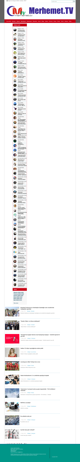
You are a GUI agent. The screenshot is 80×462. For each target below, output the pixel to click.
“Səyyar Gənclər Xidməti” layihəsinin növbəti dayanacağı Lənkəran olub (22, 174)
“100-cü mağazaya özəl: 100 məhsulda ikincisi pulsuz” (22, 148)
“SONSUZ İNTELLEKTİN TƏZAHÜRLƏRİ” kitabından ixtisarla (22, 72)
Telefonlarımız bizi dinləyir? (22, 109)
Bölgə (43, 21)
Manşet (28, 311)
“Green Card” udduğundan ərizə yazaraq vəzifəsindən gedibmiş (22, 82)
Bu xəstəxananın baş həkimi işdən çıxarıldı (22, 213)
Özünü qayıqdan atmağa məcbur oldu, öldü (21, 276)
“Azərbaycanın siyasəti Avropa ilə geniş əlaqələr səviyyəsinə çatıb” (22, 171)
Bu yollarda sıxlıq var (25, 416)
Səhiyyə (66, 21)
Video (70, 21)
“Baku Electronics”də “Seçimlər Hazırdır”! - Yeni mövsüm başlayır (22, 253)
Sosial (39, 21)
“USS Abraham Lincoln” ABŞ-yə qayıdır (21, 105)
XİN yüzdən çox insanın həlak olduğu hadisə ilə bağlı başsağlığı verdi (21, 160)
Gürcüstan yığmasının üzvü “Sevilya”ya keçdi (21, 40)
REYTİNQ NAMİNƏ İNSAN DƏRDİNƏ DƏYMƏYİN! (22, 120)
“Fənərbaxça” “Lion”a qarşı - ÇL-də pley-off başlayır (22, 248)
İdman (58, 21)
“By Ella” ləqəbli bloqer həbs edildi (22, 208)
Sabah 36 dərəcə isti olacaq (22, 134)
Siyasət (18, 21)
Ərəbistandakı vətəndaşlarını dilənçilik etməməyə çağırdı (22, 222)
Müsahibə (35, 21)
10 (21, 443)
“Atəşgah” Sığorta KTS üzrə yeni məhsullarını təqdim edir (22, 77)
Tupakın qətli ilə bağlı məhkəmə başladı (21, 244)
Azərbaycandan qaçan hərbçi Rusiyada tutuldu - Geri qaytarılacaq (22, 262)
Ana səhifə (8, 21)
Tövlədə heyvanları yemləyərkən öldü (22, 95)
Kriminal (51, 21)
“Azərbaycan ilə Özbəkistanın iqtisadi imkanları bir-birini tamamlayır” (21, 49)
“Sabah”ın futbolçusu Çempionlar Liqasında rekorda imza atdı (22, 143)
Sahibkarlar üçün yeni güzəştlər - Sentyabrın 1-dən (21, 35)
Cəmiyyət (33, 338)
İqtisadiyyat (23, 21)
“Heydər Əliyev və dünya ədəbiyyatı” (30, 321)
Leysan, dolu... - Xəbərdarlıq (21, 183)
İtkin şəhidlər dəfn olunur (22, 100)
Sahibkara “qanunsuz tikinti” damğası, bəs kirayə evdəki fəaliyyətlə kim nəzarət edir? (22, 179)
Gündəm (14, 21)
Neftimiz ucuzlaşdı (25, 402)
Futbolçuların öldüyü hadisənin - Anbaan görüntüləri (22, 267)
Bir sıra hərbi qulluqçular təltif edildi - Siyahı (21, 281)
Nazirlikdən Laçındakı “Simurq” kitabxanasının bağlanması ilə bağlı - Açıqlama (22, 197)
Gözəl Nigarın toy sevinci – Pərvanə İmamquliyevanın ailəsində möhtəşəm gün (22, 129)
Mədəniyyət (29, 21)
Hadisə (46, 21)
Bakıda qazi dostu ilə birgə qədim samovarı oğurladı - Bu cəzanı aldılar (22, 86)
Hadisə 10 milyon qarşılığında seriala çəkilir (31, 348)
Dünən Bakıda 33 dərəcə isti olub (21, 54)
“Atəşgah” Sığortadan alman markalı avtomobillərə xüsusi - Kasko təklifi (21, 202)
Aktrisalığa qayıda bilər (22, 58)
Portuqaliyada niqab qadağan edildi (22, 91)
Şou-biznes (33, 351)
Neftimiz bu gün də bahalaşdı (22, 114)
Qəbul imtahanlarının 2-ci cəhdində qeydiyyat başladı (34, 375)
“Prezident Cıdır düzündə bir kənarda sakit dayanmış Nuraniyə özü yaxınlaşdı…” (22, 44)
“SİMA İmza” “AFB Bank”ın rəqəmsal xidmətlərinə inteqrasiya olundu (22, 217)
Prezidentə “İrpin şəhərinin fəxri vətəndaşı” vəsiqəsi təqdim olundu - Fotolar (22, 285)
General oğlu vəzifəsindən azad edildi (22, 239)
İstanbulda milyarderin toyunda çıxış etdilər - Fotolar (22, 193)
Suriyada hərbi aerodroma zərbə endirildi (21, 258)
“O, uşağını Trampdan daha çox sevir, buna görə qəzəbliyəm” (22, 63)
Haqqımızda (9, 24)
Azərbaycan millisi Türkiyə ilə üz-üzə (30, 362)
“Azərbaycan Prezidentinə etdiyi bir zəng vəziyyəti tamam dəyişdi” (22, 231)
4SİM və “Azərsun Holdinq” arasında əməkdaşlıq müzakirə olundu (22, 137)
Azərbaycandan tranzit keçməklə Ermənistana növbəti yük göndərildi (21, 31)
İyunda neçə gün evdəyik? (27, 429)
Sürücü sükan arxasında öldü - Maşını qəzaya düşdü (21, 188)
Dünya (55, 21)
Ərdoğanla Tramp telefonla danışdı (21, 271)
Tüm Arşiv (16, 303)
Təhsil (62, 21)
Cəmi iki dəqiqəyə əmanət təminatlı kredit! (21, 227)
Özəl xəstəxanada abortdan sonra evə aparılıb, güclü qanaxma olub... (22, 68)
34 (25, 443)
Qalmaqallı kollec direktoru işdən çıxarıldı (21, 153)
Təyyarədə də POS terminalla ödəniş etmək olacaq (22, 156)
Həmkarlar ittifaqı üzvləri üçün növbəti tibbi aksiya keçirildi (22, 165)
